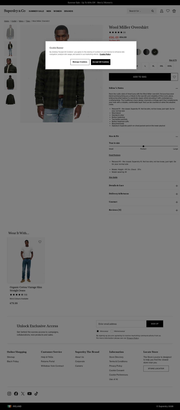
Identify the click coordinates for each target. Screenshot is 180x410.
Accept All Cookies (101, 62)
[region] (91, 55)
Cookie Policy (105, 54)
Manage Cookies (80, 62)
